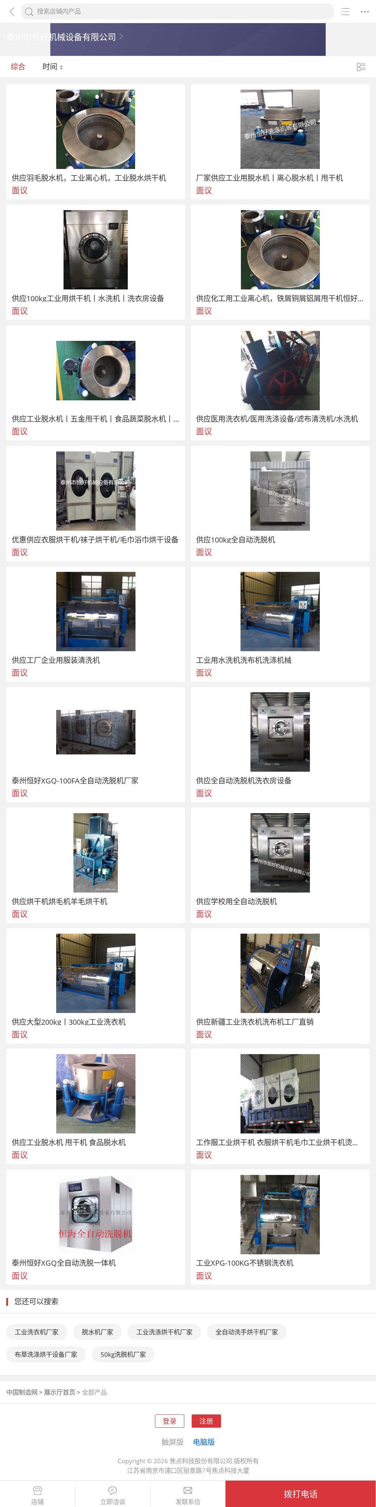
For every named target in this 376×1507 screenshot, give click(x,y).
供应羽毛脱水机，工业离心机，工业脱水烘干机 (89, 177)
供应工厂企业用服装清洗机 (56, 660)
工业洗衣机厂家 (36, 1332)
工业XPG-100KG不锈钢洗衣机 (244, 1262)
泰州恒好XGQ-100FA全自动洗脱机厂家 (75, 780)
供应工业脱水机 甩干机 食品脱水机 (69, 1142)
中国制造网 (21, 1392)
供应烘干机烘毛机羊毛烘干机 (59, 901)
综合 (18, 66)
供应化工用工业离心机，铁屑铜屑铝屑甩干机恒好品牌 (280, 298)
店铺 (37, 1502)
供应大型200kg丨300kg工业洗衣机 (69, 1021)
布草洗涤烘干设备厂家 (46, 1354)
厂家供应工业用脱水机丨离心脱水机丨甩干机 (269, 177)
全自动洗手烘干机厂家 (247, 1332)
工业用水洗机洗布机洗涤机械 (244, 660)
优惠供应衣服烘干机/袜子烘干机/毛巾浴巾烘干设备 (95, 539)
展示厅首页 (59, 1392)
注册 (206, 1420)
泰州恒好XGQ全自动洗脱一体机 (64, 1262)
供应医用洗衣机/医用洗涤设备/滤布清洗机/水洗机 (277, 418)
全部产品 (94, 1392)
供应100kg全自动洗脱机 (235, 539)
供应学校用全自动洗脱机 (236, 901)
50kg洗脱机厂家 (123, 1354)
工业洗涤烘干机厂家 (164, 1332)
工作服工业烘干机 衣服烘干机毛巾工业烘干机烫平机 (280, 1142)
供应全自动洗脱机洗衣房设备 (244, 780)
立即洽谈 (112, 1502)
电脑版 (204, 1442)
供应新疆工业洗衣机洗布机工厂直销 (255, 1021)
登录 (170, 1420)
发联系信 (188, 1502)
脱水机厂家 (97, 1332)
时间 (51, 66)
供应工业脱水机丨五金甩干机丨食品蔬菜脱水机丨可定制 (96, 418)
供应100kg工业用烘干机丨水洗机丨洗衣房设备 (88, 298)
